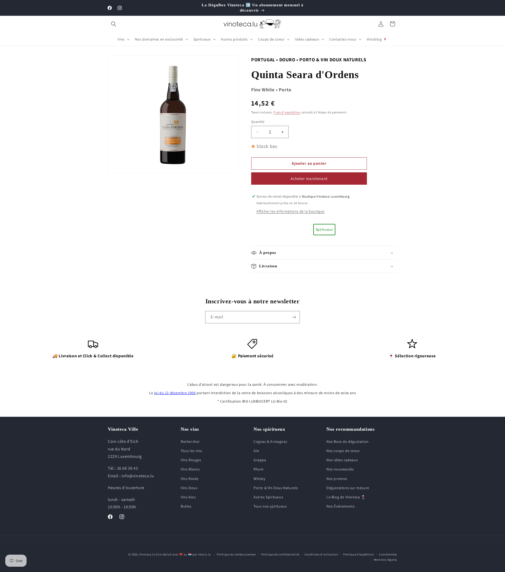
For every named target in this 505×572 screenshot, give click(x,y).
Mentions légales (385, 559)
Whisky (259, 478)
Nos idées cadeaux (342, 460)
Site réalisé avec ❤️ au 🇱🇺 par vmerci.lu (183, 554)
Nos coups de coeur (343, 450)
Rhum (259, 469)
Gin (256, 450)
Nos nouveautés (340, 469)
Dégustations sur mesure (347, 487)
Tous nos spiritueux (270, 506)
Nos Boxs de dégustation (347, 441)
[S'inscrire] (294, 317)
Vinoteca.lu (147, 554)
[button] (113, 24)
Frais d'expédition (287, 112)
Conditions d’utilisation (321, 554)
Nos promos (336, 478)
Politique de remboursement (236, 554)
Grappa (260, 460)
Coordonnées (388, 554)
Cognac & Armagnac (270, 441)
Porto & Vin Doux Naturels (276, 487)
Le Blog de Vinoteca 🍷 (346, 497)
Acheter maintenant (309, 178)
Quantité (257, 121)
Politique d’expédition (358, 554)
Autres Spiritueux (268, 497)
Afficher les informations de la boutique (290, 211)
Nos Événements (340, 506)
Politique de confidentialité (280, 554)
